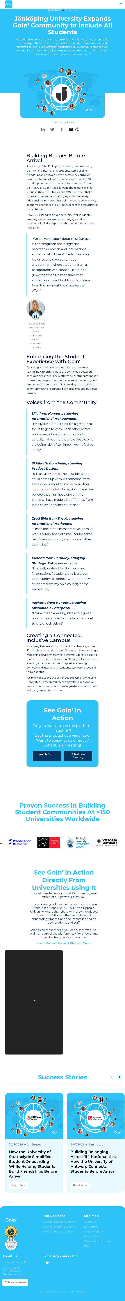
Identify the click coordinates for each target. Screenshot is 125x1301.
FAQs (87, 1246)
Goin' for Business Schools (59, 1231)
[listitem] (32, 1141)
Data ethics (91, 1226)
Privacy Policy (92, 1236)
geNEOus (81, 1292)
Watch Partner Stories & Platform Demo (63, 943)
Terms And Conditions (97, 1241)
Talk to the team (15, 1282)
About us (89, 1221)
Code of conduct (94, 1231)
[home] (8, 4)
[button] (120, 4)
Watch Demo (47, 754)
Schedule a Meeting (78, 756)
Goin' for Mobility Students (59, 1226)
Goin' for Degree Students (59, 1221)
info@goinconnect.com (16, 1262)
